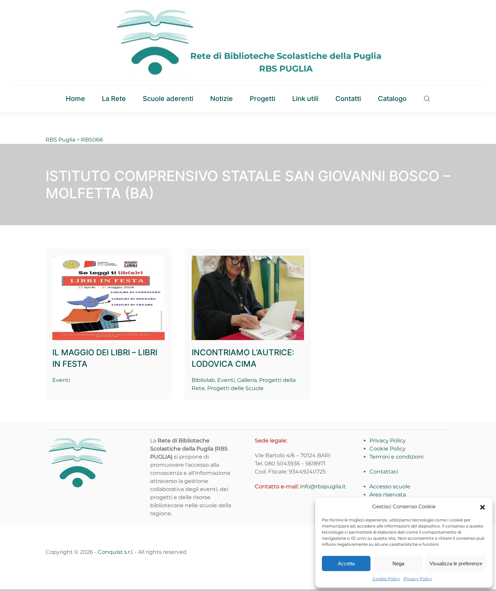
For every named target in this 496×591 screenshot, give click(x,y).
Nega (398, 563)
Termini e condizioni (396, 457)
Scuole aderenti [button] (168, 99)
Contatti (348, 99)
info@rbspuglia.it (323, 486)
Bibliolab (203, 380)
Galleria (247, 380)
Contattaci (383, 471)
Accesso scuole (389, 486)
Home (75, 99)
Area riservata (387, 494)
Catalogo (392, 99)
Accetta (346, 563)
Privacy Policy (418, 578)
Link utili (305, 99)
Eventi (61, 380)
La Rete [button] (114, 99)
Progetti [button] (262, 99)
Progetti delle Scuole (235, 388)
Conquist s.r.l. (115, 552)
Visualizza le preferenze (456, 563)
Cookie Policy (386, 578)
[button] (482, 506)
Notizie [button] (221, 99)
